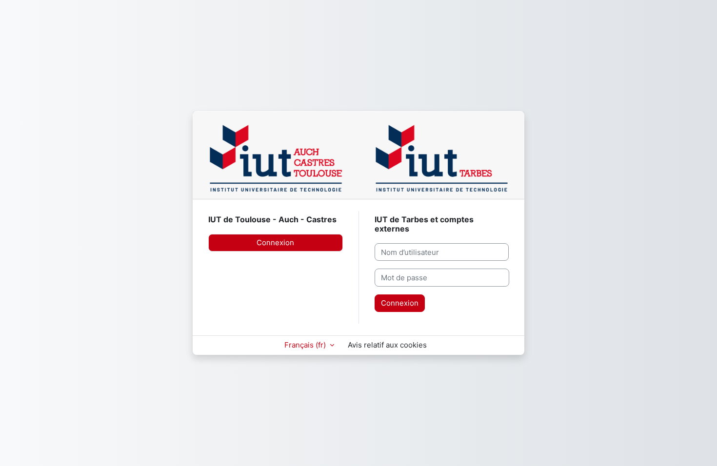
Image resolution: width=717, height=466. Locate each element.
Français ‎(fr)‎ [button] (306, 345)
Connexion (275, 242)
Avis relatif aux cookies (387, 345)
